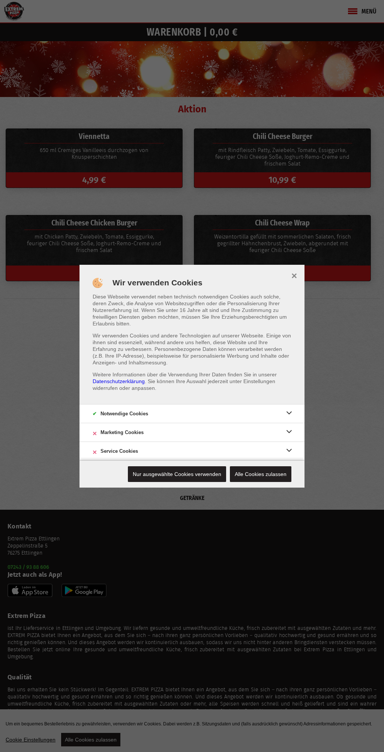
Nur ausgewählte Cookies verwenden (177, 474)
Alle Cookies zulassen (260, 474)
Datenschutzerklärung (119, 381)
